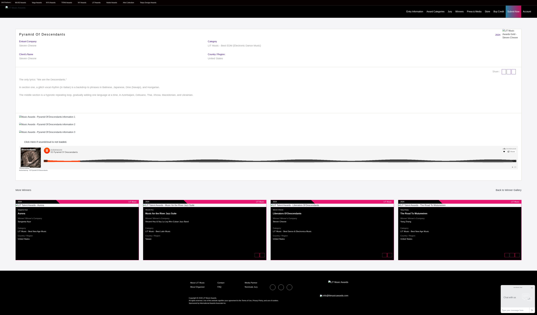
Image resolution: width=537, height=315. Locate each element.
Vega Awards (37, 3)
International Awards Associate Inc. (213, 303)
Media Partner (251, 283)
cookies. (275, 301)
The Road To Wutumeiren (413, 213)
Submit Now (513, 11)
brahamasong (23, 170)
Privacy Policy (258, 301)
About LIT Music (197, 283)
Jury (450, 11)
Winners (459, 11)
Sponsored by (194, 303)
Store (487, 11)
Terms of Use (247, 301)
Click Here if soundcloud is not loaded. (45, 142)
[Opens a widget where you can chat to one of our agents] (518, 299)
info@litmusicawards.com (335, 295)
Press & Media (474, 11)
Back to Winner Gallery (507, 190)
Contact (220, 283)
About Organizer (197, 287)
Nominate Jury (251, 287)
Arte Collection (129, 3)
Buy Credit (499, 11)
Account (527, 11)
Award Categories (435, 11)
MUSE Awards (20, 3)
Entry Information (414, 11)
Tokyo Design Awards (148, 3)
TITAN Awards (66, 3)
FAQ (219, 287)
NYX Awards (51, 3)
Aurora (21, 213)
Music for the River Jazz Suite (160, 213)
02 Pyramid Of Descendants (38, 170)
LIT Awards (96, 3)
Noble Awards (111, 3)
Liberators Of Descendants (287, 213)
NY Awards (82, 3)
